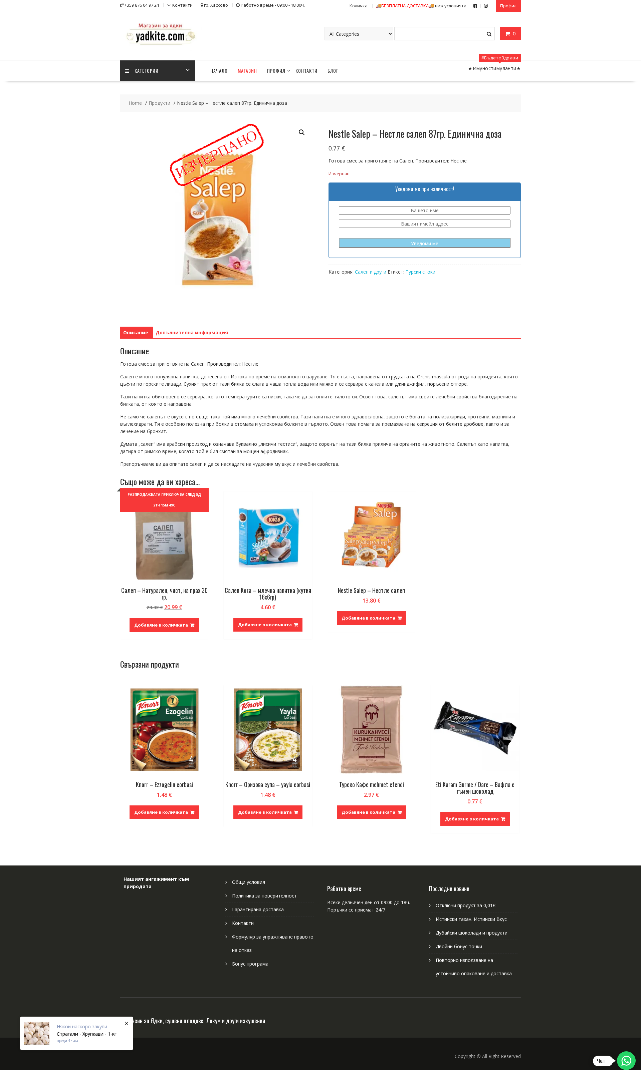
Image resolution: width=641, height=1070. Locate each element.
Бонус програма (250, 964)
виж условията (421, 6)
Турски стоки (420, 272)
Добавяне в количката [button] (161, 625)
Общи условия (248, 882)
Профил (508, 6)
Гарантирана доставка (258, 909)
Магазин (247, 70)
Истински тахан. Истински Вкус (471, 919)
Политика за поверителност (264, 896)
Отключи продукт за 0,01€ (465, 905)
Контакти (306, 70)
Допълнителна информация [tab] (192, 332)
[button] (302, 132)
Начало (219, 70)
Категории (147, 70)
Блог (333, 70)
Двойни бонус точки (459, 946)
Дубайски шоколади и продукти (471, 933)
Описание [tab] (135, 332)
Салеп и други (370, 272)
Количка (359, 6)
